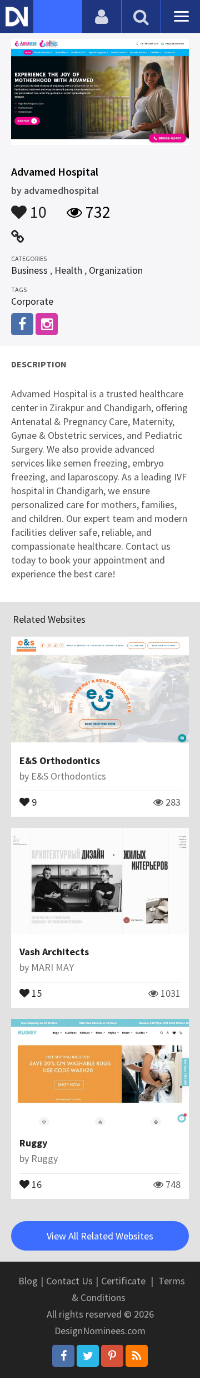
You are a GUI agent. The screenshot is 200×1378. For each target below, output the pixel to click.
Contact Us (69, 1280)
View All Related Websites (100, 1236)
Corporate (32, 301)
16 (35, 1183)
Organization (116, 270)
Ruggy (33, 1142)
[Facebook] (63, 1356)
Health (68, 270)
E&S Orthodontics (59, 760)
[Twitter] (88, 1356)
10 (37, 206)
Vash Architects (54, 951)
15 (35, 992)
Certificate (123, 1280)
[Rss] (137, 1356)
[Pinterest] (112, 1356)
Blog (28, 1280)
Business (29, 270)
